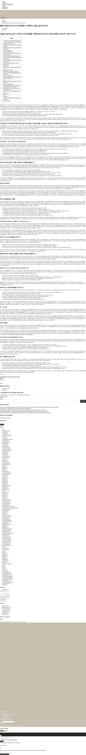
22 (3, 597)
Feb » (4, 600)
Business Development (7, 621)
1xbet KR (4, 21)
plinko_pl (4, 556)
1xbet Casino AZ (5, 447)
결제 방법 (5, 96)
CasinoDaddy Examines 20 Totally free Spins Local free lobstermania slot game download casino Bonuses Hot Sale (25, 412)
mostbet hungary (6, 530)
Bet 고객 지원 (6, 64)
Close (6, 730)
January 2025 (5, 608)
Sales (3, 5)
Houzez (18, 621)
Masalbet (4, 526)
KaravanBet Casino (6, 520)
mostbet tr (4, 535)
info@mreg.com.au (6, 716)
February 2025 (5, 607)
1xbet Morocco (5, 457)
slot (3, 566)
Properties (4, 7)
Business (4, 495)
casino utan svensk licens (7, 506)
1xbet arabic (5, 446)
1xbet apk (4, 444)
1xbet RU (4, 460)
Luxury (21, 621)
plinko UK (4, 555)
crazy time (4, 512)
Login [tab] (3, 733)
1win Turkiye (5, 440)
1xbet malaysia (5, 456)
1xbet (77, 146)
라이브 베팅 (5, 65)
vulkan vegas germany (7, 581)
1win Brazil (4, 433)
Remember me (4, 739)
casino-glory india (6, 509)
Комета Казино (5, 583)
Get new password (4, 754)
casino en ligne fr (6, 500)
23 (4, 597)
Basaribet (4, 484)
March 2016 (4, 614)
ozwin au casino (5, 544)
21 (2, 597)
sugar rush (4, 570)
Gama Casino (5, 517)
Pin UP (3, 546)
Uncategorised (5, 574)
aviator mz (4, 478)
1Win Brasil (4, 432)
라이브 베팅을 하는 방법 (8, 51)
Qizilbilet (4, 558)
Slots (3, 567)
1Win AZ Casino (5, 431)
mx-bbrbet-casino (6, 540)
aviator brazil (5, 471)
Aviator (3, 470)
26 (8, 597)
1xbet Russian (5, 463)
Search (1, 399)
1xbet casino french (6, 450)
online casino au (5, 541)
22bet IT (4, 468)
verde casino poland (6, 577)
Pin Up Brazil (5, 548)
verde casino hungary (7, 576)
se (2, 565)
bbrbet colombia (6, 485)
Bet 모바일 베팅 (6, 100)
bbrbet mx (4, 486)
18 (7, 596)
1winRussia (4, 443)
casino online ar (5, 503)
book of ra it (5, 493)
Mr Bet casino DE (6, 537)
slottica (4, 569)
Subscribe (2, 723)
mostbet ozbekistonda (7, 533)
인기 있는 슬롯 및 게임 (8, 75)
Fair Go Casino (5, 514)
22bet (3, 465)
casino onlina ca (5, 502)
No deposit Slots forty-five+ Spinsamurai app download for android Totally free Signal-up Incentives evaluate (24, 411)
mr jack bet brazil (6, 538)
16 (4, 596)
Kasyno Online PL (6, 521)
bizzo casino (5, 489)
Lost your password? (12, 739)
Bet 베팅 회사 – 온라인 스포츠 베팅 (10, 71)
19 (8, 596)
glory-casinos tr (5, 519)
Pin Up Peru (4, 549)
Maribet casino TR (6, 524)
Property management (7, 4)
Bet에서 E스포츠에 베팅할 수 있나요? (11, 63)
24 (6, 597)
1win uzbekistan (5, 442)
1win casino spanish (6, 435)
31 (6, 599)
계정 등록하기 (6, 93)
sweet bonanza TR (6, 573)
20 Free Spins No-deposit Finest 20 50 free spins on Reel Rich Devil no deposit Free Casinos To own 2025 (23, 409)
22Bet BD (4, 467)
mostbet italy (5, 531)
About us (4, 2)
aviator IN (4, 475)
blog (3, 491)
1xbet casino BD (5, 449)
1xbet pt (4, 458)
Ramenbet (4, 559)
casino (3, 498)
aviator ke (4, 477)
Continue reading (3, 396)
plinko (3, 552)
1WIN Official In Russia (7, 439)
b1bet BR (4, 481)
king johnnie (4, 523)
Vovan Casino (5, 580)
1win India (4, 437)
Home (3, 1)
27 (0, 599)
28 (2, 599)
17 (6, 596)
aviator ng (4, 479)
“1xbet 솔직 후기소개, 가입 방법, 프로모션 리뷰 (11, 392)
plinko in (4, 553)
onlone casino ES (6, 542)
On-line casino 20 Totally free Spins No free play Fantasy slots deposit (15, 408)
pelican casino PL (6, 545)
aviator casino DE (6, 472)
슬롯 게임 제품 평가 (7, 50)
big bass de (4, 488)
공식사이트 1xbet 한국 (8, 84)
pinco (3, 551)
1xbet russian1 (5, 464)
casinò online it (5, 505)
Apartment (1, 621)
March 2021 (4, 612)
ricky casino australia (6, 563)
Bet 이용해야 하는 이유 (8, 70)
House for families (14, 621)
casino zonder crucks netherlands (9, 507)
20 (0, 597)
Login (1, 741)
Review (4, 562)
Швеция (4, 584)
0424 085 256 (5, 715)
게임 (4, 79)
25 (7, 597)
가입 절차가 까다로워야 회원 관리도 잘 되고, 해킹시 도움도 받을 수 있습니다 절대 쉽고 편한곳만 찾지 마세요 (12, 42)
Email (1, 721)
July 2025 (4, 605)
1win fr (3, 436)
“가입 (4, 95)
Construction (5, 510)
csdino (3, 513)
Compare (2, 730)
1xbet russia (4, 461)
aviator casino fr (5, 474)
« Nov (1, 600)
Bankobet (4, 482)
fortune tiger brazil (6, 516)
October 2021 (5, 611)
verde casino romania (7, 579)
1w (3, 429)
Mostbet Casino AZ (6, 528)
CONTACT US (5, 8)
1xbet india (4, 451)
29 (3, 599)
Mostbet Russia (5, 534)
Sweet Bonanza (5, 572)
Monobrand (4, 527)
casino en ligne (5, 499)
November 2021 (5, 610)
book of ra (4, 492)
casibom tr (4, 496)
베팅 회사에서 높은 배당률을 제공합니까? (12, 56)
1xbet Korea (5, 453)
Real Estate (4, 560)
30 (4, 599)
